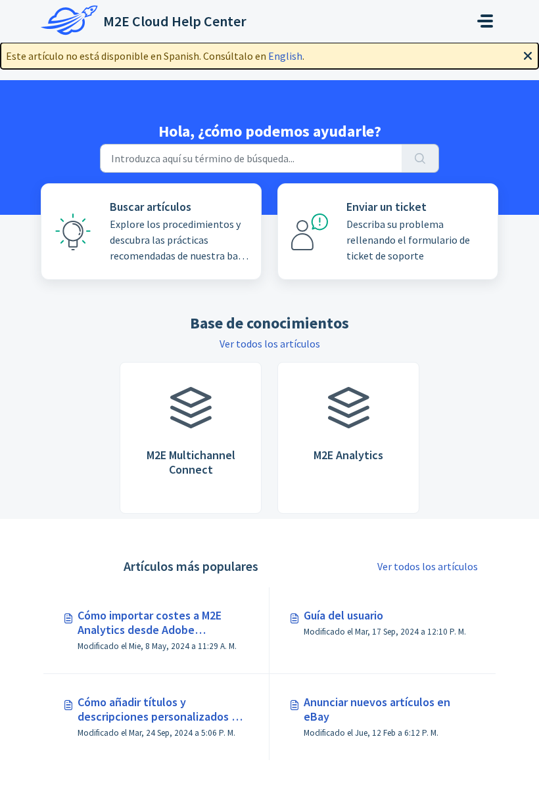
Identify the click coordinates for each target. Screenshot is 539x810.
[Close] (527, 54)
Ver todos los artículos (270, 343)
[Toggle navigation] (485, 21)
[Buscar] (420, 158)
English (285, 55)
